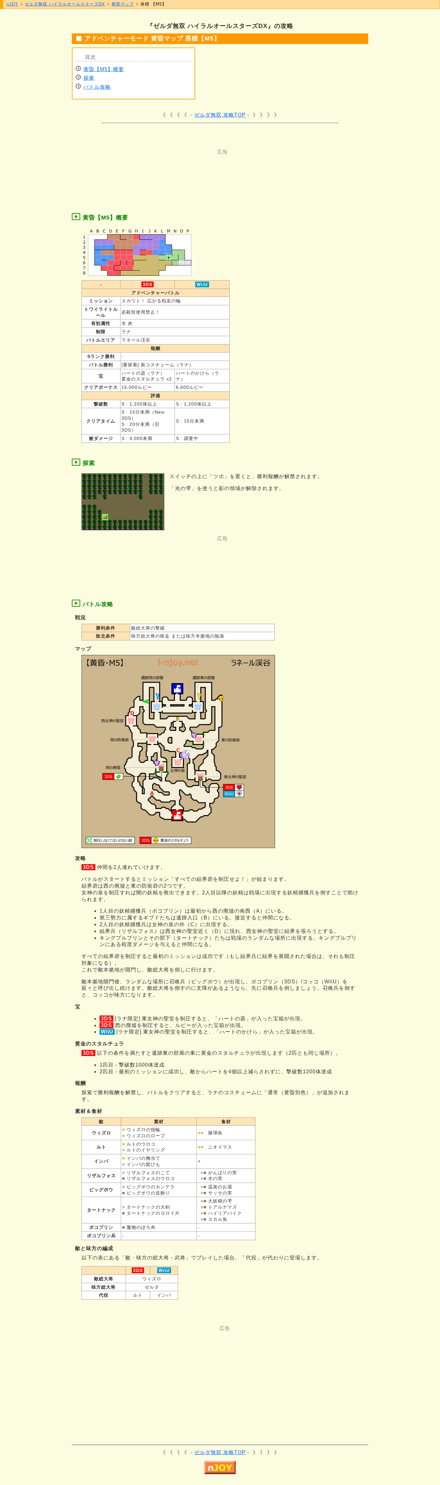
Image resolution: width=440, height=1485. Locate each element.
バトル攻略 (97, 87)
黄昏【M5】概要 (103, 69)
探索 (88, 78)
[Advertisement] (194, 170)
